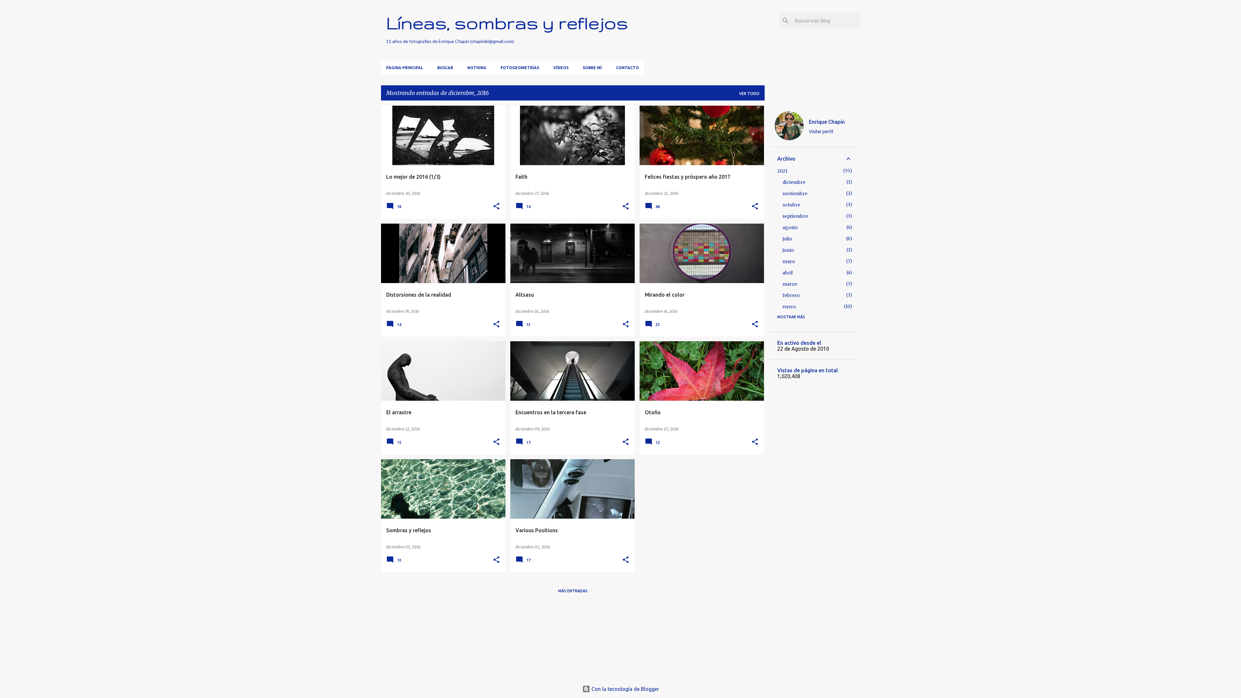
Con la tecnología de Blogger (624, 689)
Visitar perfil (821, 131)
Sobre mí (592, 68)
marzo (789, 284)
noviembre (794, 193)
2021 (782, 171)
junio (788, 250)
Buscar (445, 68)
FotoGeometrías (520, 68)
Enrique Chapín (827, 122)
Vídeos (560, 68)
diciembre (793, 182)
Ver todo (749, 93)
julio (787, 239)
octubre (791, 205)
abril (787, 273)
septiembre (795, 216)
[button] (496, 206)
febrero (791, 295)
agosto (790, 227)
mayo (788, 261)
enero (789, 307)
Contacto (627, 68)
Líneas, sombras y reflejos (507, 22)
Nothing (476, 68)
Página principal (404, 68)
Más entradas (573, 591)
